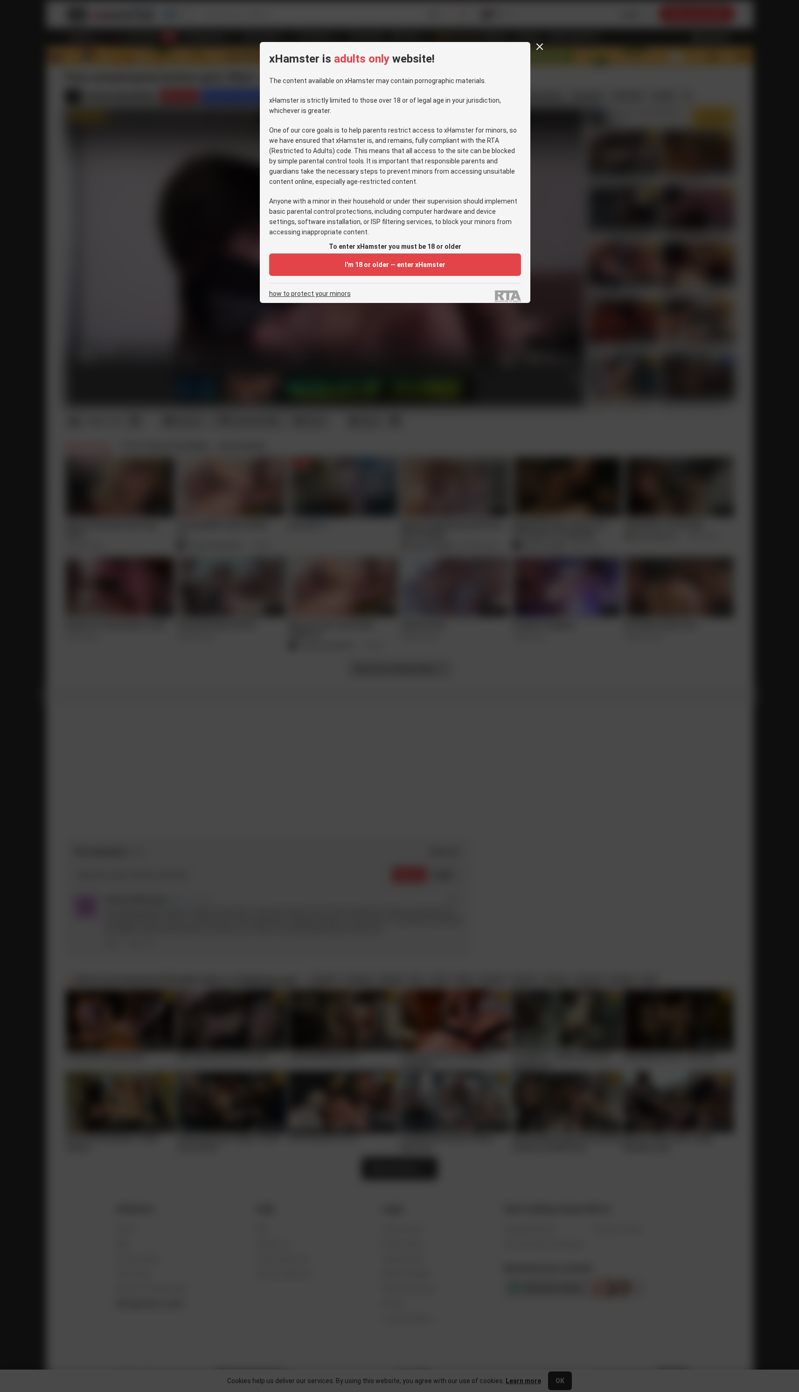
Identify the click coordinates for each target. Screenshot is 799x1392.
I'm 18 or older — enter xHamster (395, 264)
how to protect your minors (310, 293)
